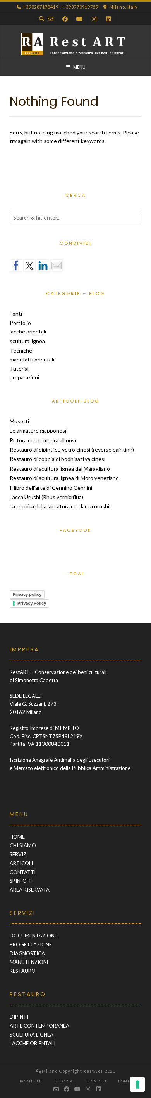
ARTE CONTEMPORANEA (39, 1026)
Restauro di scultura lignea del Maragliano (60, 468)
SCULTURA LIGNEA (31, 1035)
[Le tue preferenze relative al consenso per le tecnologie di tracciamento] (137, 1084)
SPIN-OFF (21, 881)
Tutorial (19, 368)
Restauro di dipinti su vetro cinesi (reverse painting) (72, 449)
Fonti (16, 313)
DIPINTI (19, 1017)
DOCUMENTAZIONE (33, 935)
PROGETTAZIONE (31, 944)
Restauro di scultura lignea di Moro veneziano (64, 478)
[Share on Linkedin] (43, 265)
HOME (17, 837)
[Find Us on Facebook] (65, 19)
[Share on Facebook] (16, 265)
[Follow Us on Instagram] (94, 19)
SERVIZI (19, 854)
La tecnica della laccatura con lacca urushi (59, 506)
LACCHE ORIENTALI (32, 1043)
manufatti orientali (32, 359)
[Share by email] (56, 265)
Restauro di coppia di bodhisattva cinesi (57, 459)
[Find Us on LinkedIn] (108, 19)
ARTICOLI (21, 863)
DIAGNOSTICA (27, 953)
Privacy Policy (31, 603)
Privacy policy (27, 594)
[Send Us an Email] (50, 19)
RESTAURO (23, 971)
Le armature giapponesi (38, 430)
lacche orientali (28, 331)
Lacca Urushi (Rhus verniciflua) (46, 497)
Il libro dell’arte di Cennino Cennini (51, 487)
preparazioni (24, 377)
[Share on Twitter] (29, 265)
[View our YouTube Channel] (79, 19)
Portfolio (20, 322)
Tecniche (21, 350)
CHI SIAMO (23, 845)
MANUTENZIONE (30, 962)
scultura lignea (27, 341)
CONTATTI (23, 872)
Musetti (19, 421)
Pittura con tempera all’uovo (44, 440)
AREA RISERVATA (30, 890)
